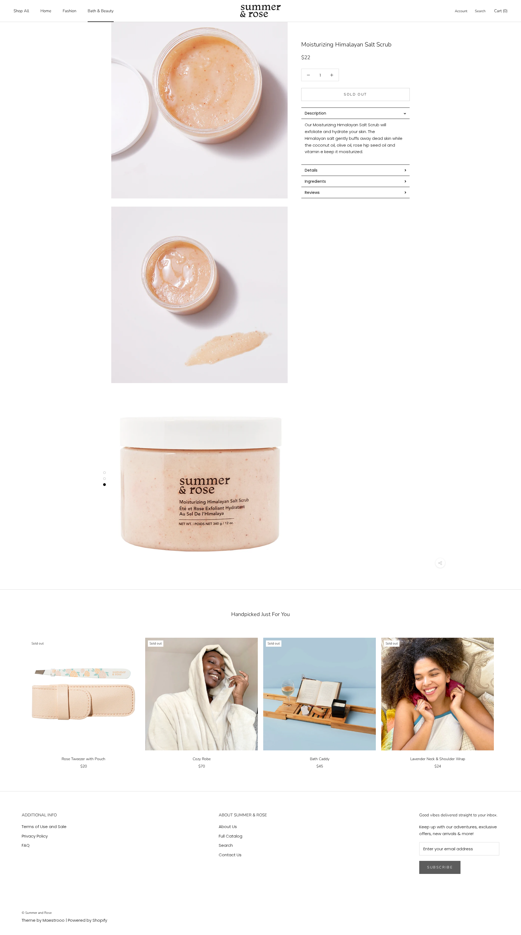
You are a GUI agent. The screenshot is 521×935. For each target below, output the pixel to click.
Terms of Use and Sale (44, 826)
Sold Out (355, 94)
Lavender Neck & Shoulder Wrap (437, 759)
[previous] (17, 697)
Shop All (21, 11)
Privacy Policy (35, 836)
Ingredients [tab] (316, 181)
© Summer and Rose (37, 913)
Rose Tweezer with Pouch (83, 759)
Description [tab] (315, 113)
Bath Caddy (319, 759)
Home (45, 11)
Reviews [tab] (312, 192)
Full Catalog (230, 836)
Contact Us (230, 855)
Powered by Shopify (87, 920)
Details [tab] (311, 170)
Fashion (69, 11)
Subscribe (440, 867)
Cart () (500, 11)
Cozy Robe (202, 759)
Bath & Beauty (101, 11)
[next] (504, 697)
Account (461, 11)
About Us (228, 826)
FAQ (26, 845)
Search (480, 11)
